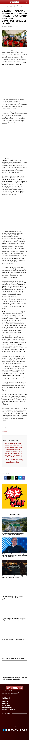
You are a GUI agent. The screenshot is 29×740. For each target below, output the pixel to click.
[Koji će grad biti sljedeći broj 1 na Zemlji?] (14, 650)
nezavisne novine (5, 471)
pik (8, 473)
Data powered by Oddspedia (14, 726)
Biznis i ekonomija (6, 26)
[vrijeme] (11, 5)
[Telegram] (20, 478)
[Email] (16, 478)
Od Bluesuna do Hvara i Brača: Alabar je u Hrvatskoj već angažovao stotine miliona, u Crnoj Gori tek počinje (14, 555)
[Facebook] (5, 478)
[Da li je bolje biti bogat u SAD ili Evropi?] (14, 630)
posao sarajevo (20, 473)
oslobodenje (4, 473)
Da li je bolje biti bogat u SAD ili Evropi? (13, 639)
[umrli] (21, 5)
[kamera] (17, 5)
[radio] (14, 5)
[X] (9, 478)
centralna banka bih (18, 470)
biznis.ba (4, 431)
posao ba (14, 473)
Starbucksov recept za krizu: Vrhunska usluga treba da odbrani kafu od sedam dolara (13, 598)
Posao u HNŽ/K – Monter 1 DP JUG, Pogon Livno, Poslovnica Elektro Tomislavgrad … (14, 460)
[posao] (7, 5)
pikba (10, 473)
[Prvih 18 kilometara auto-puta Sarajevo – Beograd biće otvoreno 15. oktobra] (14, 524)
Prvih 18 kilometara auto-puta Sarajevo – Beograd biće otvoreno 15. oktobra (13, 533)
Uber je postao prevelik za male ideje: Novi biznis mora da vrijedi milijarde (14, 576)
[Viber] (23, 478)
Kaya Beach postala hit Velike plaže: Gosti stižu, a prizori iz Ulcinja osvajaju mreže (14, 619)
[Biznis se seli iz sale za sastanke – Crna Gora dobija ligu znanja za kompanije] (14, 669)
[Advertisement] (14, 81)
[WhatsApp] (12, 478)
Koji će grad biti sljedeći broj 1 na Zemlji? (13, 658)
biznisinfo (11, 470)
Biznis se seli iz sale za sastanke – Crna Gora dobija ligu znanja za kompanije (14, 678)
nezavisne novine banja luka (16, 471)
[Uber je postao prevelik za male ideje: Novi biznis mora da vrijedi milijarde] (14, 567)
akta (8, 470)
